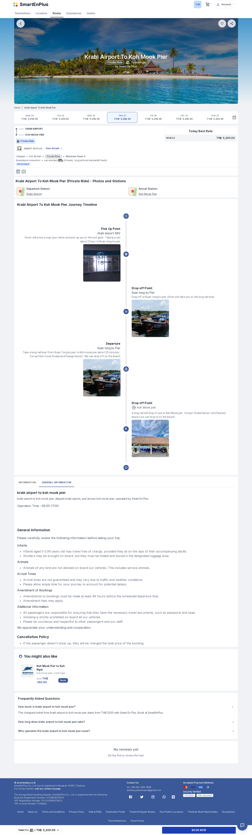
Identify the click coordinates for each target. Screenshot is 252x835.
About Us (32, 811)
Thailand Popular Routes (142, 811)
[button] (225, 4)
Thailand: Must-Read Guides (202, 811)
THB (197, 4)
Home (17, 107)
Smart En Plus (33, 148)
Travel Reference (117, 820)
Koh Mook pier (146, 407)
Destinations (22, 13)
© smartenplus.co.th (25, 782)
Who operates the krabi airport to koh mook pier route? (126, 731)
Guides (91, 13)
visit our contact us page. (48, 788)
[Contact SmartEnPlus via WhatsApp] (164, 797)
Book (63, 680)
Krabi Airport (34, 193)
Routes (57, 13)
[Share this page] (232, 23)
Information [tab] (27, 482)
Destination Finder (115, 811)
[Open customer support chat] (242, 825)
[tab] (30, 117)
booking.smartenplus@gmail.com (144, 790)
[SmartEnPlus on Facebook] (130, 797)
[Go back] (20, 23)
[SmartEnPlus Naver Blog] (173, 797)
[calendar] (234, 117)
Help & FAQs (95, 811)
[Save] (222, 23)
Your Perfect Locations (171, 811)
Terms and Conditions (53, 811)
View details (53, 148)
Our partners (228, 811)
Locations (41, 13)
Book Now (199, 830)
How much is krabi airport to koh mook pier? (126, 707)
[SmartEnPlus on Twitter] (141, 797)
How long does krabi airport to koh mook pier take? (126, 722)
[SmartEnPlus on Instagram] (153, 797)
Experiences (74, 13)
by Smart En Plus (126, 66)
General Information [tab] (56, 482)
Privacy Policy (76, 811)
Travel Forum (137, 820)
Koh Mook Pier (148, 193)
